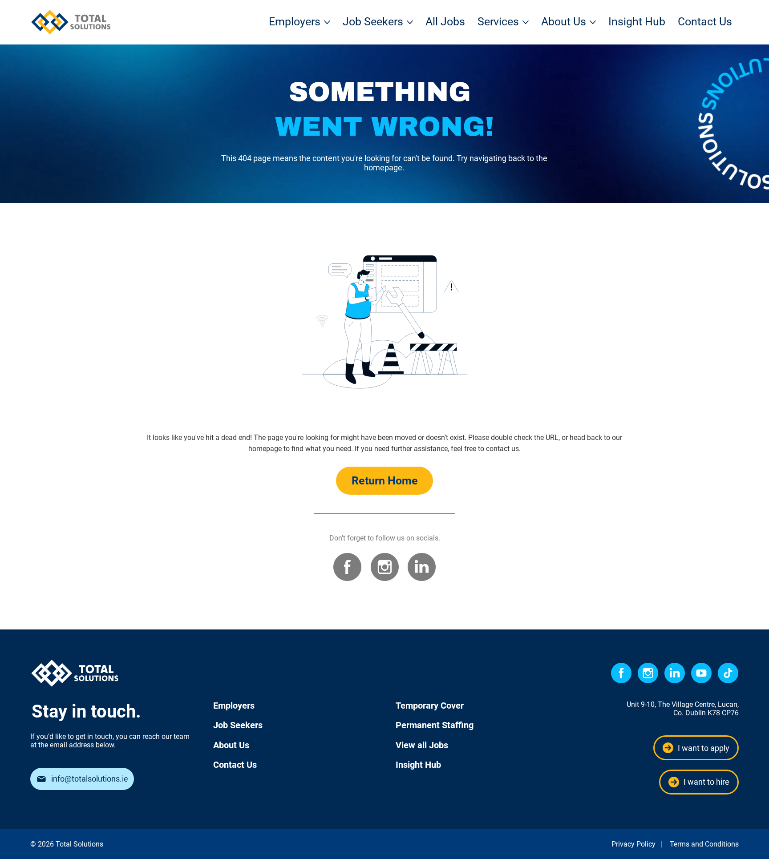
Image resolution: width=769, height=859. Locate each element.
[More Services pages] (525, 22)
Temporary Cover (430, 705)
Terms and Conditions (704, 844)
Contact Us (235, 764)
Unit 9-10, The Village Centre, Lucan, (683, 704)
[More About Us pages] (593, 22)
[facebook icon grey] (347, 567)
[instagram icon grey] (385, 567)
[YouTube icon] (701, 673)
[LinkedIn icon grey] (422, 567)
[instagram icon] (648, 673)
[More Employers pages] (327, 22)
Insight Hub (418, 764)
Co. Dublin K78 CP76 (706, 713)
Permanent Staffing (435, 725)
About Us (231, 745)
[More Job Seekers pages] (410, 22)
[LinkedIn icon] (674, 673)
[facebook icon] (621, 673)
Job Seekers (238, 725)
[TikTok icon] (728, 673)
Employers (234, 705)
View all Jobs (422, 745)
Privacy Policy (633, 844)
